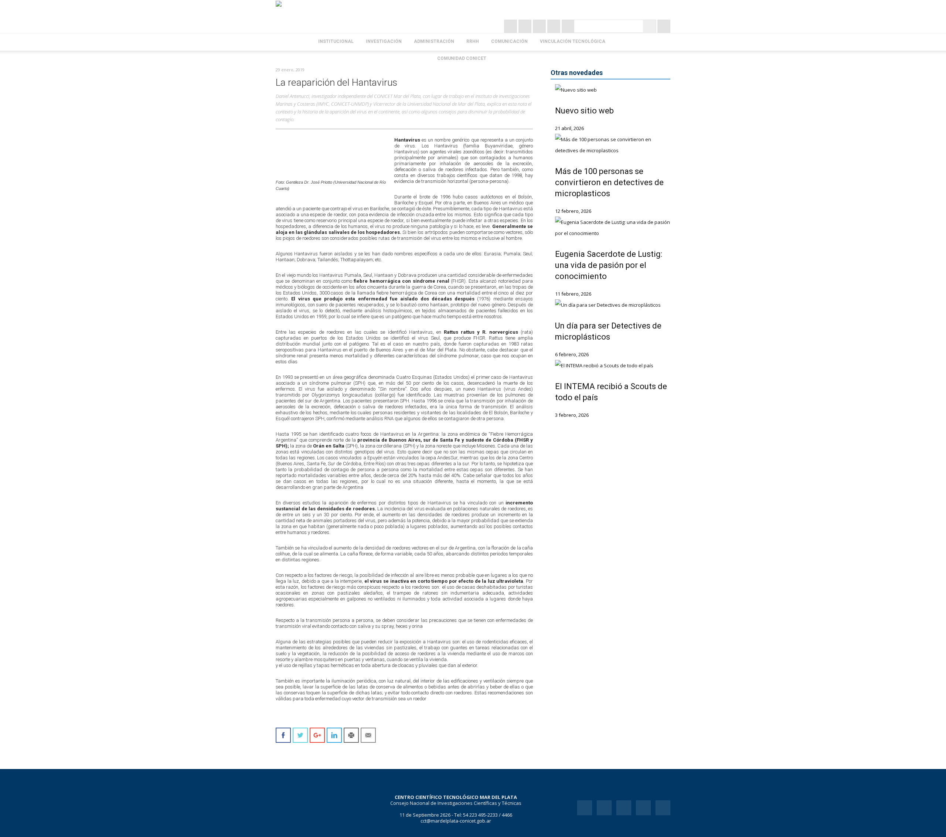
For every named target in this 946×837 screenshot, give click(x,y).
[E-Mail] (568, 26)
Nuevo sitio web (584, 110)
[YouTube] (554, 26)
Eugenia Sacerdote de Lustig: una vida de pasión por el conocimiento (608, 265)
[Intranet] (663, 26)
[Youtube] (663, 807)
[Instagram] (511, 26)
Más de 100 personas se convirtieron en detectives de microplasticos (609, 182)
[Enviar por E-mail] (368, 735)
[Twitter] (525, 26)
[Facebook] (540, 26)
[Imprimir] (351, 735)
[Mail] (623, 807)
